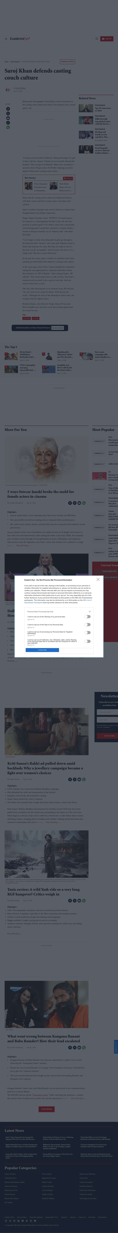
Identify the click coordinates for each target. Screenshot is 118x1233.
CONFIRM (42, 650)
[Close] (99, 580)
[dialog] (59, 616)
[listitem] (59, 611)
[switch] (88, 616)
